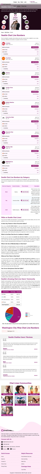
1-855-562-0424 (35, 47)
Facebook (5, 449)
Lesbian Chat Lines (20, 405)
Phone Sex (23, 6)
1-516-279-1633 (35, 136)
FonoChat (8, 58)
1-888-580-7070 (35, 165)
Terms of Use (3, 463)
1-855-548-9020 (35, 106)
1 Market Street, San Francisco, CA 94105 (11, 446)
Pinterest (13, 449)
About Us (3, 459)
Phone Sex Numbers (34, 405)
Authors (22, 463)
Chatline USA (9, 147)
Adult (14, 6)
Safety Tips (23, 461)
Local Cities (23, 469)
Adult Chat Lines (7, 394)
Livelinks (8, 43)
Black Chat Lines (20, 394)
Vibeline (8, 72)
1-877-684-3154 (35, 91)
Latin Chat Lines (7, 405)
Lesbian (18, 6)
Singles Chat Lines (7, 415)
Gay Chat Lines (34, 394)
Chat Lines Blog (24, 459)
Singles (15, 2)
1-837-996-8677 (35, 151)
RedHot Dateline (10, 102)
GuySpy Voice (9, 87)
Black (22, 2)
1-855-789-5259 (35, 62)
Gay (19, 2)
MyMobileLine (9, 161)
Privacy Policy (4, 466)
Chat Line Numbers (34, 2)
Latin (25, 2)
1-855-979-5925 (35, 77)
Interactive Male (10, 117)
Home (2, 456)
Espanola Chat (9, 132)
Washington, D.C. (11, 331)
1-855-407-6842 (35, 121)
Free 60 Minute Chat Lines (26, 456)
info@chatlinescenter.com (8, 441)
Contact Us (3, 461)
